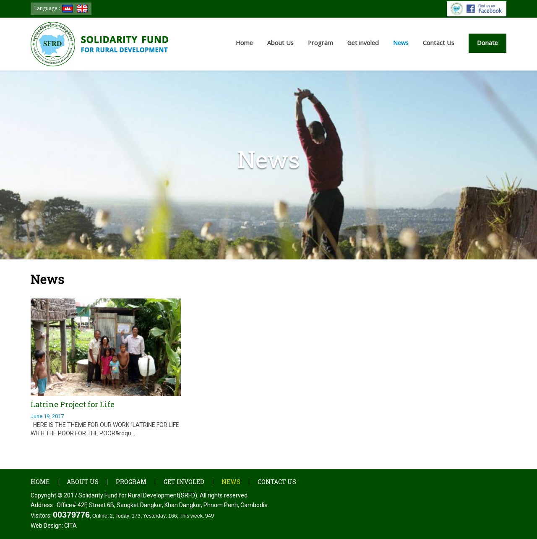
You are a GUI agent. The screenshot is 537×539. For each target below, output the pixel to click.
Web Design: (54, 525)
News (231, 482)
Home (244, 43)
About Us (83, 482)
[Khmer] (67, 9)
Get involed (184, 482)
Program (131, 482)
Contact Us (438, 43)
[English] (82, 9)
